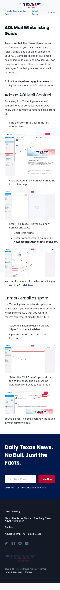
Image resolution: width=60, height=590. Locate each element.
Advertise (50, 12)
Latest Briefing (12, 511)
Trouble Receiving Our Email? (15, 12)
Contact (9, 527)
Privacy (28, 572)
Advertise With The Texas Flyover (23, 534)
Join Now (47, 479)
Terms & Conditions (13, 572)
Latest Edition (35, 12)
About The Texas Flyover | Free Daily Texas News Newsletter (28, 519)
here (31, 285)
